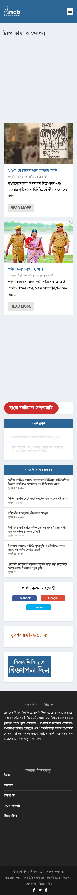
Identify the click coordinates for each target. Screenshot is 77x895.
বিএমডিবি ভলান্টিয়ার (33, 878)
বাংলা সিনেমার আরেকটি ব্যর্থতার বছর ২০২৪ (36, 437)
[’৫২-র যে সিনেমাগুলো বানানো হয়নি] (38, 143)
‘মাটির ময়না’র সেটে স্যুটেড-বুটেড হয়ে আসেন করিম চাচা (38, 498)
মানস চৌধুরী (16, 275)
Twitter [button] (38, 607)
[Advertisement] (38, 78)
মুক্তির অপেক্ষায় (12, 806)
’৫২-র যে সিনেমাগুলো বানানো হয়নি (32, 170)
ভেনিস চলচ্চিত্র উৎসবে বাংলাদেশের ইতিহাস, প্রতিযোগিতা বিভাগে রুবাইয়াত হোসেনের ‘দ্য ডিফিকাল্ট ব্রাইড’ (38, 482)
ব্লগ (46, 177)
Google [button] (53, 598)
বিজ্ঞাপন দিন (45, 884)
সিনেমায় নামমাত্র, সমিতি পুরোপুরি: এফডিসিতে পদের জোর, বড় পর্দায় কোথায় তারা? (36, 548)
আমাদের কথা (12, 878)
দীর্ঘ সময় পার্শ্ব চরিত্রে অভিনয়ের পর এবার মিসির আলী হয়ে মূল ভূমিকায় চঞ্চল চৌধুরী (37, 529)
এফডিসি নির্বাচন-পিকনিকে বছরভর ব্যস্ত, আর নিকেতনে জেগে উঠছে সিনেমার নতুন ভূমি (37, 566)
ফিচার (7, 775)
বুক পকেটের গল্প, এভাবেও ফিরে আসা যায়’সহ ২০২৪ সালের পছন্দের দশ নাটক (37, 449)
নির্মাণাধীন (9, 795)
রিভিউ (50, 275)
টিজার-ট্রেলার (10, 816)
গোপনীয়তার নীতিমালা (58, 878)
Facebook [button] (24, 598)
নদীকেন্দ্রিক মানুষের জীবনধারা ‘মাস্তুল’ (28, 513)
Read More (20, 208)
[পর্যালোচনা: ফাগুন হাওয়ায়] (38, 242)
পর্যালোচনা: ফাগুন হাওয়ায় (26, 269)
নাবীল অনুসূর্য (17, 177)
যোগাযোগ (31, 884)
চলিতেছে (8, 785)
